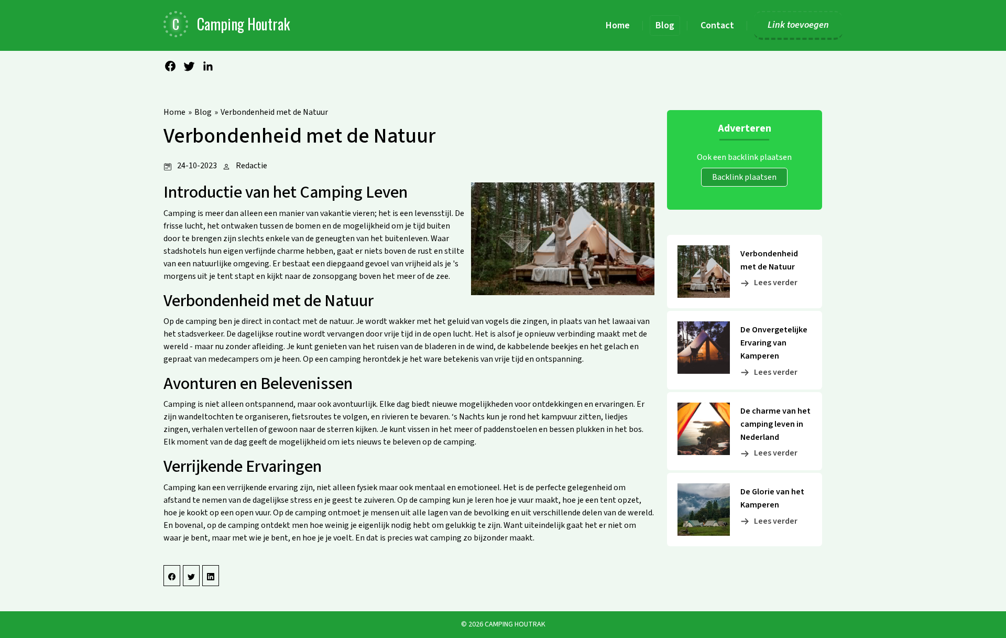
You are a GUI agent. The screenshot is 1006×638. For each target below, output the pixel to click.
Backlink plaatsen (744, 177)
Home (174, 112)
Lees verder (775, 282)
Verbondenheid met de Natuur (274, 112)
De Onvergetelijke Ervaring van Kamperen (773, 343)
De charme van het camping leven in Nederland (775, 424)
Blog (203, 112)
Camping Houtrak (515, 624)
